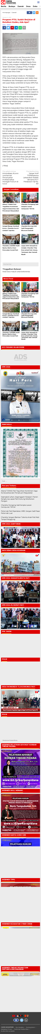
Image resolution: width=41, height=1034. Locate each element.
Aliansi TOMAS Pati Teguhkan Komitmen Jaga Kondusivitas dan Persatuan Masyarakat (10, 296)
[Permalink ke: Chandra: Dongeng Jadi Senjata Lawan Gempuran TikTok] (30, 197)
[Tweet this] (8, 27)
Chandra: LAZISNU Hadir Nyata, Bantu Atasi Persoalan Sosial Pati (11, 248)
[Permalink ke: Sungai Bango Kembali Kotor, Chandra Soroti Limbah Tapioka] (11, 219)
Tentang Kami (30, 1027)
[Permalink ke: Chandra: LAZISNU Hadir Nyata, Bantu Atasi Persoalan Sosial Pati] (11, 239)
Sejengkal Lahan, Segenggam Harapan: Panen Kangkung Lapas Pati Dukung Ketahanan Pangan (19, 499)
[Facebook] (29, 12)
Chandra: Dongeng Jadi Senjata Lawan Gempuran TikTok (29, 206)
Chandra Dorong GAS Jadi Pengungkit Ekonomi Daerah (29, 228)
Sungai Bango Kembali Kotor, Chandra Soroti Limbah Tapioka (10, 228)
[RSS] (37, 12)
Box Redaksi (20, 1027)
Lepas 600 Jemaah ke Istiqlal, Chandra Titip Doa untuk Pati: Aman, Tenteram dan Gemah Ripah (29, 250)
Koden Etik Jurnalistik (8, 1031)
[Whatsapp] (20, 27)
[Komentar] (24, 27)
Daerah (9, 24)
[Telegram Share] (16, 27)
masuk (13, 272)
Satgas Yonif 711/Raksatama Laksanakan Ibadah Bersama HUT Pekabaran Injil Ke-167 (31, 177)
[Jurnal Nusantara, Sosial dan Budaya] (8, 2)
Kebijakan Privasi (6, 1029)
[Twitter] (34, 12)
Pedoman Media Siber (21, 1029)
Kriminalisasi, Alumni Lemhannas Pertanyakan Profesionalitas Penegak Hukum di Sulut (10, 177)
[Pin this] (12, 27)
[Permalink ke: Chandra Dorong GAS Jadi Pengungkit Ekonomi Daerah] (30, 219)
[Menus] (38, 2)
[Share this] (4, 27)
